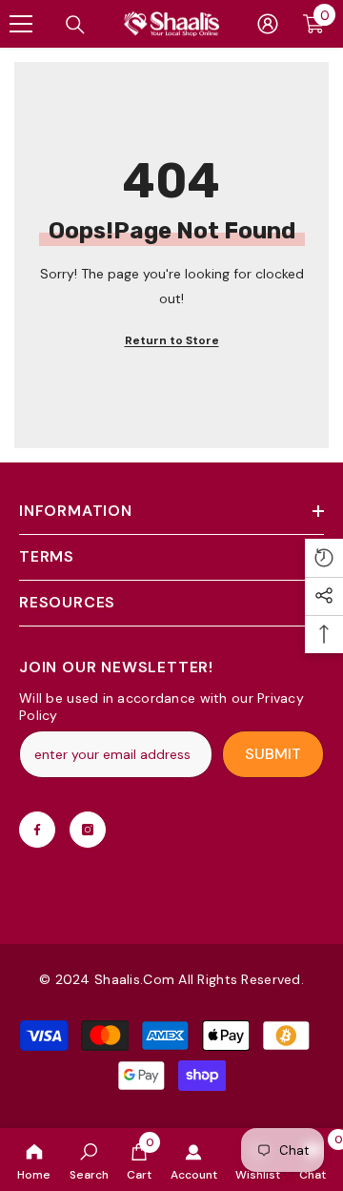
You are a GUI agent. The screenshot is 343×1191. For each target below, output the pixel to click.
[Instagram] (88, 829)
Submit (273, 754)
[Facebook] (37, 829)
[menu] (21, 23)
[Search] (75, 24)
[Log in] (267, 23)
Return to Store (172, 340)
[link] (89, 1159)
